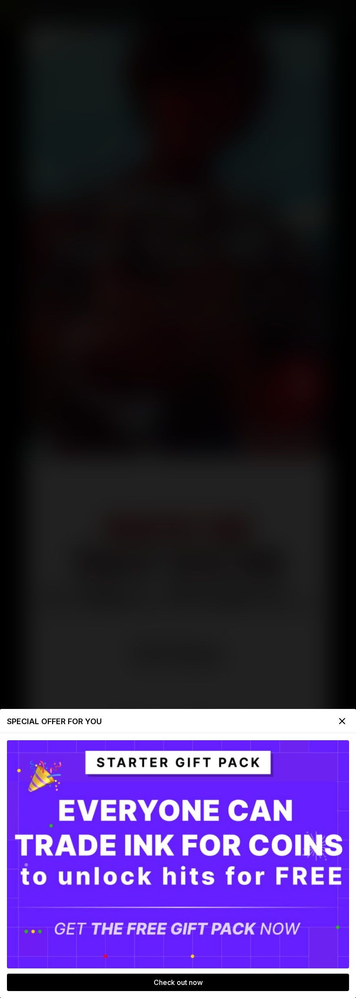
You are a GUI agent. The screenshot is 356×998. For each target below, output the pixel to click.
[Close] (342, 721)
